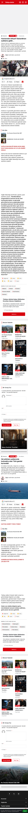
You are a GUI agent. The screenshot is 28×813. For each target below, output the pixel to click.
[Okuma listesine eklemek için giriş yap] (22, 82)
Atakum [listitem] (4, 288)
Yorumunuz (9, 395)
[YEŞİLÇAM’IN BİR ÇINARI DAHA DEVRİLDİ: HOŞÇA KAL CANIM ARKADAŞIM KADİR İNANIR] (20, 372)
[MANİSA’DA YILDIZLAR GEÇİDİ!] (14, 140)
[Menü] (2, 2)
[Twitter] (14, 794)
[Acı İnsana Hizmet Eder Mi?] (14, 134)
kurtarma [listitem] (22, 626)
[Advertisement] (14, 19)
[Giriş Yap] (23, 2)
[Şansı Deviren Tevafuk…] (7, 351)
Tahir (6, 55)
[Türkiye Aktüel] (9, 2)
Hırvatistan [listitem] (5, 626)
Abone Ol (14, 314)
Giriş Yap (16, 425)
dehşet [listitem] (11, 288)
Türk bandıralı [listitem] (5, 629)
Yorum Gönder (6, 425)
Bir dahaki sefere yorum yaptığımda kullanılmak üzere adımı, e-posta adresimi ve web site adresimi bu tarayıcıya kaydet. (15, 420)
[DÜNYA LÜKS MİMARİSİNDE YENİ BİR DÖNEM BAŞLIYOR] (7, 372)
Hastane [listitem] (17, 288)
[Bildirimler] (26, 2)
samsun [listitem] (4, 294)
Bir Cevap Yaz (7, 387)
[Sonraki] (26, 439)
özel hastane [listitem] (16, 291)
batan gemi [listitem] (15, 623)
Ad (3, 408)
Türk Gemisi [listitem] (15, 629)
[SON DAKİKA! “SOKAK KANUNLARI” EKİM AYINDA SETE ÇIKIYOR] (20, 351)
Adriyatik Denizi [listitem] (6, 623)
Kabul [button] (25, 811)
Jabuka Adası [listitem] (13, 626)
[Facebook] (9, 794)
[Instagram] (18, 794)
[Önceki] (2, 439)
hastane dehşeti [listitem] (6, 291)
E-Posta (4, 414)
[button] (20, 2)
